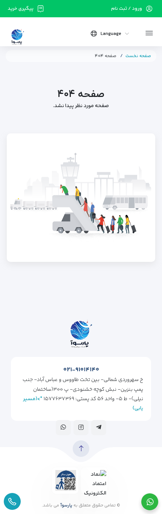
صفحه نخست (138, 56)
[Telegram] (98, 427)
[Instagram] (81, 427)
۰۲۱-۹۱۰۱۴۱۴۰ (81, 370)
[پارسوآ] (17, 36)
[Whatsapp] (63, 427)
